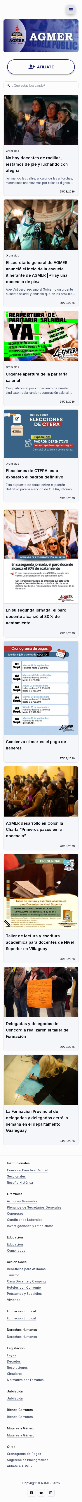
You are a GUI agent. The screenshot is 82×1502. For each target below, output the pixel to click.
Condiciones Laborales (24, 1220)
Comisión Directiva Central (27, 1170)
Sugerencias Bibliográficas (27, 1460)
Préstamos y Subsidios (24, 1293)
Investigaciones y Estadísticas (30, 1226)
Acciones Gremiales (22, 1201)
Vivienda (14, 1300)
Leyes (11, 1355)
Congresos (15, 1213)
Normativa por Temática (25, 1380)
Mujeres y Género (20, 1435)
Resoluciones (17, 1367)
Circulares (15, 1374)
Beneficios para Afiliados (26, 1269)
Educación (15, 1244)
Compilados (16, 1250)
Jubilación (15, 1398)
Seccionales (16, 1176)
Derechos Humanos (22, 1337)
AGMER (46, 1483)
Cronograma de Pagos (24, 1454)
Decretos (14, 1361)
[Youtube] (41, 1493)
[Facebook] (31, 1493)
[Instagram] (51, 1493)
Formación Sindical (21, 1318)
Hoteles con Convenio (24, 1287)
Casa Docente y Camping (26, 1281)
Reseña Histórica (20, 1182)
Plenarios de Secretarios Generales (34, 1207)
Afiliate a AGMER (19, 1466)
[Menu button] (70, 9)
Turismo (13, 1275)
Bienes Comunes (20, 1417)
